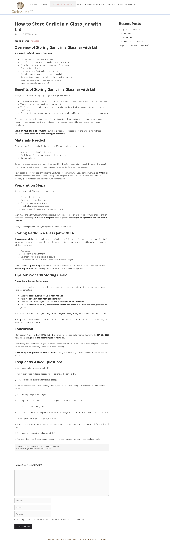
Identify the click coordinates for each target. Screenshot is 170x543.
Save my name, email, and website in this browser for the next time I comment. (50, 519)
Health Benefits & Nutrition (91, 4)
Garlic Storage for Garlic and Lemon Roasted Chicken (38, 446)
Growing (33, 4)
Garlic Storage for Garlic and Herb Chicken (34, 449)
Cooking (45, 4)
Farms (120, 4)
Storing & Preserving (63, 4)
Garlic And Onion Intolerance (131, 41)
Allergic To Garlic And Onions (131, 29)
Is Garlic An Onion (126, 37)
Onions (32, 10)
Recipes (110, 4)
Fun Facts (130, 4)
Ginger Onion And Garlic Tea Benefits (134, 45)
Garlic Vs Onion (125, 33)
